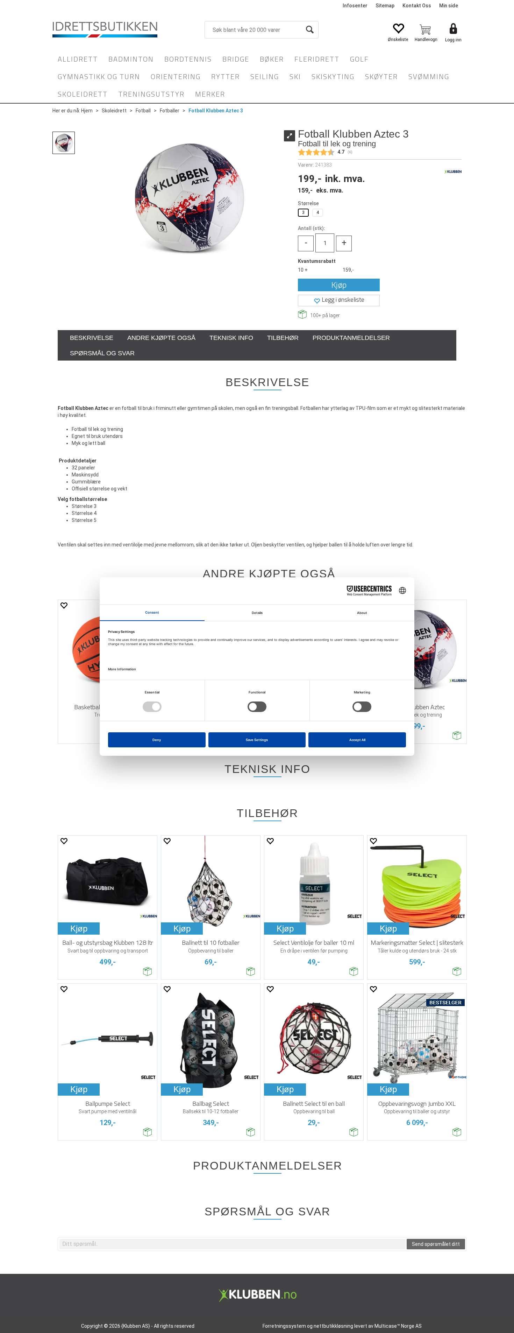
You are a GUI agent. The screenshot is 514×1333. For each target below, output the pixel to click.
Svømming (428, 76)
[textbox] (232, 1244)
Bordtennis (188, 59)
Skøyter (381, 76)
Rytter (225, 76)
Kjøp (339, 285)
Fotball (143, 110)
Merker (210, 94)
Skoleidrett (83, 94)
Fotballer (169, 110)
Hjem (87, 110)
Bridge (235, 59)
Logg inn (453, 39)
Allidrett (78, 59)
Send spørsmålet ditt (436, 1244)
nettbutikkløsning (333, 1326)
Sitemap (385, 5)
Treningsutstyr (151, 94)
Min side (448, 5)
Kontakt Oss (416, 5)
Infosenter (355, 5)
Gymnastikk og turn (99, 76)
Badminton (131, 59)
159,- (348, 270)
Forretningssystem (284, 1326)
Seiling (264, 76)
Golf (359, 59)
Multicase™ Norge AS (398, 1326)
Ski (295, 76)
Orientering (176, 76)
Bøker (272, 59)
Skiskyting (333, 76)
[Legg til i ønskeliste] (63, 605)
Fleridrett (317, 59)
